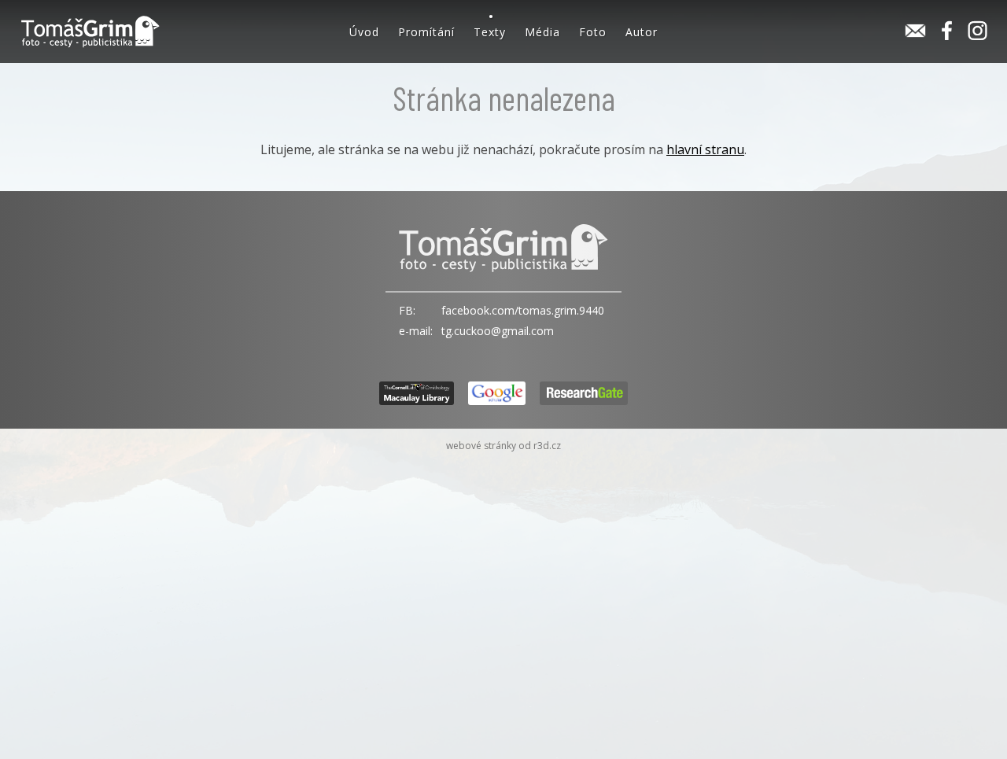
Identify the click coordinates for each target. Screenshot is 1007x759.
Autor (641, 31)
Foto (593, 31)
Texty (490, 31)
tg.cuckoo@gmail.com (497, 330)
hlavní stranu (705, 149)
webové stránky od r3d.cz (503, 445)
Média (542, 31)
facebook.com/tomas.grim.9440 (522, 310)
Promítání (426, 31)
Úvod (364, 31)
